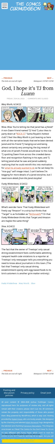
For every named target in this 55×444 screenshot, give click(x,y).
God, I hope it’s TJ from (27, 90)
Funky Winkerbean (9, 283)
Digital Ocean (17, 419)
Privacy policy (27, 392)
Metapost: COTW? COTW (44, 81)
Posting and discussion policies (9, 393)
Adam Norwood (32, 422)
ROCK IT (21, 133)
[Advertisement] (27, 41)
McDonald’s (35, 214)
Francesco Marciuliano (32, 426)
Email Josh (46, 392)
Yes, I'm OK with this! (27, 441)
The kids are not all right (11, 81)
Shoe (33, 283)
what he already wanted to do (20, 167)
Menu (4, 7)
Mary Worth (24, 283)
